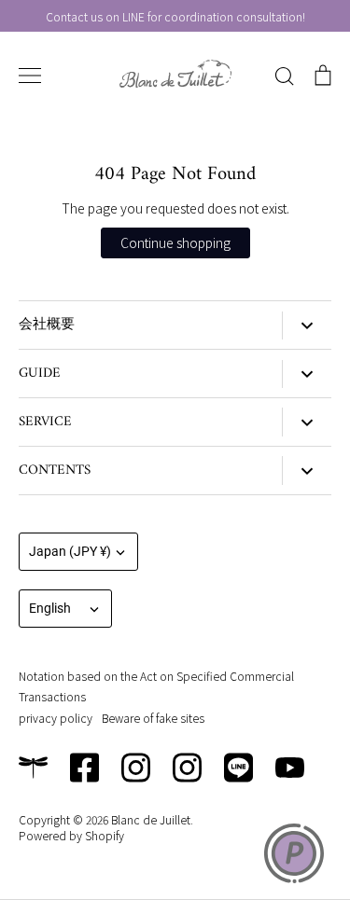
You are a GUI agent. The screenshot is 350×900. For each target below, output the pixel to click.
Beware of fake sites (153, 718)
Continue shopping (175, 242)
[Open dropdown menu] (306, 325)
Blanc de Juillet (150, 819)
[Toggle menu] (29, 75)
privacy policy (55, 718)
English (50, 608)
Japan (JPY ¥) (70, 551)
